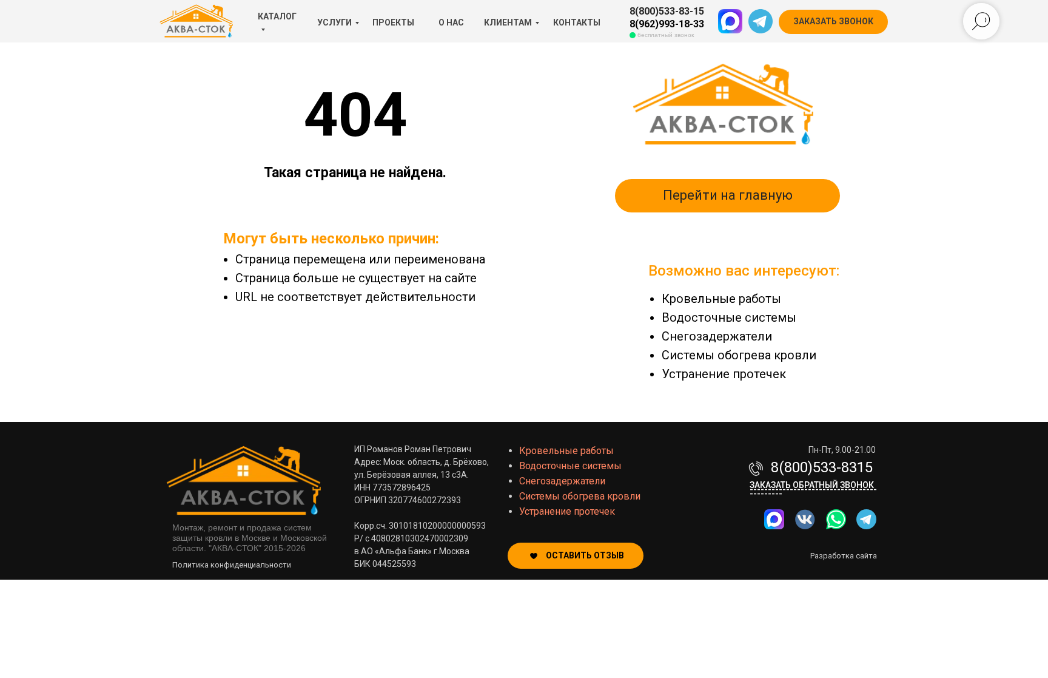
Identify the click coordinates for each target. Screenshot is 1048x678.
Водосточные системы (729, 317)
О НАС (451, 22)
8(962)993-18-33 (667, 24)
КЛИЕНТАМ (508, 22)
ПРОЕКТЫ (393, 22)
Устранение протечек (724, 374)
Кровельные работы (721, 298)
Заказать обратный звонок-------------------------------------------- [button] (813, 489)
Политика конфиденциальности (231, 564)
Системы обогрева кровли (739, 355)
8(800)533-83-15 (667, 11)
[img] (836, 519)
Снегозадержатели (717, 336)
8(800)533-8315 (822, 467)
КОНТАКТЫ (576, 22)
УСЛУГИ (334, 22)
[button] (833, 22)
